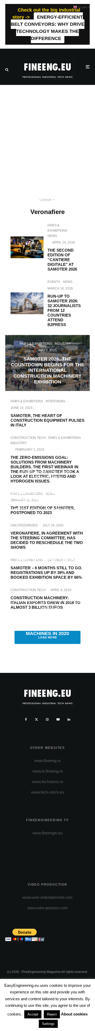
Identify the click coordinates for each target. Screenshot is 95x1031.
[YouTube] (58, 719)
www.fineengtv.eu (47, 833)
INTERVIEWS (55, 401)
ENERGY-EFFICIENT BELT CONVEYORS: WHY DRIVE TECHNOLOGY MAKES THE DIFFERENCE (47, 27)
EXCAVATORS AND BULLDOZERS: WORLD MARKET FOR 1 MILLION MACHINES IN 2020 (47, 625)
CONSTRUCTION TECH (28, 438)
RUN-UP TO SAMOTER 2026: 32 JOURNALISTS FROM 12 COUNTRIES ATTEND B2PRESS (64, 310)
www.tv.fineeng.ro (47, 771)
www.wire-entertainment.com (47, 897)
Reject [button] (52, 1014)
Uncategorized (24, 525)
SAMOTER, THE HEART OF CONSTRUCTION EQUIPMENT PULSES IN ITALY (47, 420)
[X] (36, 719)
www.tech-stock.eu (47, 792)
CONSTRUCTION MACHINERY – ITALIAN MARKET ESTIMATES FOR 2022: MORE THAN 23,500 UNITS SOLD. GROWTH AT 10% (48, 501)
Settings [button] (48, 1024)
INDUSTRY (19, 443)
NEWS (52, 236)
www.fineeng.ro (47, 760)
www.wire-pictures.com (47, 908)
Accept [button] (32, 1014)
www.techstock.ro (47, 781)
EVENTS (54, 282)
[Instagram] (47, 719)
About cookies (74, 1014)
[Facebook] (26, 719)
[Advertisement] (47, 135)
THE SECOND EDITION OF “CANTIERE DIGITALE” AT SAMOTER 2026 (63, 259)
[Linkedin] (69, 719)
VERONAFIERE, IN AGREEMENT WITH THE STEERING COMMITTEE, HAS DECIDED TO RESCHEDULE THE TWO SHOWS (47, 540)
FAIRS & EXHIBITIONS (57, 228)
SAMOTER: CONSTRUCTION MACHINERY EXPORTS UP (47, 561)
